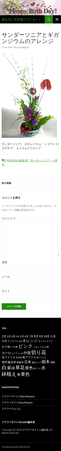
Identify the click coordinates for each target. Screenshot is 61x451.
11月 (53, 336)
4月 (17, 336)
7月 (31, 336)
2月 (9, 336)
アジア (11, 341)
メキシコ (37, 347)
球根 (52, 362)
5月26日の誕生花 (21, 47)
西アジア (37, 368)
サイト (6, 290)
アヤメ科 (18, 341)
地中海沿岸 (9, 362)
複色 (29, 367)
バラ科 (14, 346)
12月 (4, 341)
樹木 (46, 361)
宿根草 (20, 362)
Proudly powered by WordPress (16, 447)
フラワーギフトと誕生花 (35, 429)
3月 (13, 336)
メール (6, 276)
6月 (27, 336)
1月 (4, 336)
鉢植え (9, 374)
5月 (22, 336)
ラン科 (20, 353)
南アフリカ (29, 357)
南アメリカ (41, 357)
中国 (27, 352)
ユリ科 (45, 346)
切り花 (38, 352)
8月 (36, 336)
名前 (4, 262)
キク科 (6, 346)
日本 (27, 362)
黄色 (25, 374)
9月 (41, 336)
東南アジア (36, 362)
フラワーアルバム (11, 408)
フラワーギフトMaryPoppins (17, 402)
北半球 (19, 357)
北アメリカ (8, 357)
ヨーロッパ (9, 353)
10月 (46, 336)
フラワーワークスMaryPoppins (18, 396)
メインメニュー (57, 19)
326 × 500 (7, 47)
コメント (9, 218)
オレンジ (30, 340)
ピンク (25, 346)
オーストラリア (45, 341)
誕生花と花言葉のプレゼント (21, 19)
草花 (20, 367)
